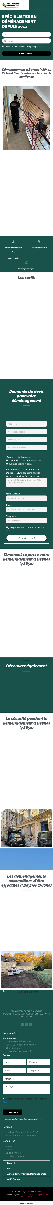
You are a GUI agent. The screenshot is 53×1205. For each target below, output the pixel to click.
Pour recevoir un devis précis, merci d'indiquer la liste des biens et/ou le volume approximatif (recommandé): (23, 472)
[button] (25, 4)
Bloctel (39, 1119)
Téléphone (11, 516)
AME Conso (13, 1179)
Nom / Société (13, 494)
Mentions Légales (12, 1194)
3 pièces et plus (35, 460)
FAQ (9, 1168)
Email (9, 505)
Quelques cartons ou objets (20, 464)
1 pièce (11, 460)
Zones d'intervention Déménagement (27, 1174)
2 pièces (21, 460)
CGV (43, 46)
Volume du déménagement (19, 457)
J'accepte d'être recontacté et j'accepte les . (25, 46)
